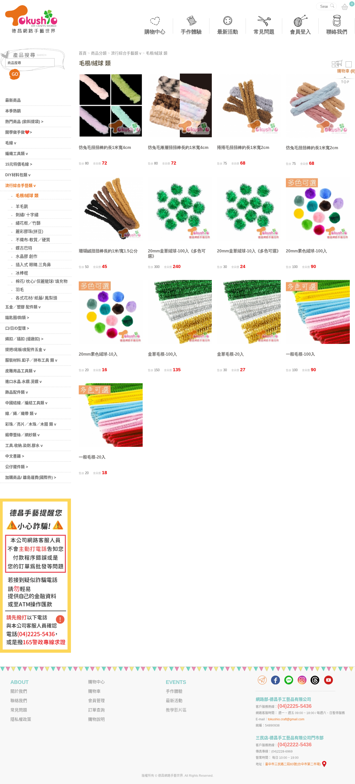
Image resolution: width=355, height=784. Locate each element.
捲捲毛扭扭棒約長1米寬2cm (243, 147)
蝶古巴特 (24, 248)
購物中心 (154, 32)
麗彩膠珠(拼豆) (29, 231)
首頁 (83, 53)
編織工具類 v (16, 153)
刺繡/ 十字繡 (27, 215)
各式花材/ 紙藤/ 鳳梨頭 (36, 298)
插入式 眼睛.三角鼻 (33, 265)
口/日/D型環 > (17, 328)
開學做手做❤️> (18, 132)
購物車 (94, 691)
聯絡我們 (336, 32)
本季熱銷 (13, 111)
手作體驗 (191, 32)
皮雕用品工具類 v (20, 371)
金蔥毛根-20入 (230, 354)
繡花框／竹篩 (28, 223)
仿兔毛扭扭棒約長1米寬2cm (312, 148)
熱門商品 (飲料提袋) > (24, 121)
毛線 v (10, 143)
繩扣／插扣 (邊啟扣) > (24, 339)
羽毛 (20, 290)
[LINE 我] (289, 680)
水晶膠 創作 (26, 256)
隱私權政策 (20, 719)
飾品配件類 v (16, 392)
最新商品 (13, 100)
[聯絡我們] (262, 680)
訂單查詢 (96, 710)
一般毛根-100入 (300, 354)
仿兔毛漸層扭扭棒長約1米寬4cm (178, 147)
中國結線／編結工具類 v (26, 403)
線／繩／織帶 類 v (21, 413)
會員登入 (300, 32)
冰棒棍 (22, 273)
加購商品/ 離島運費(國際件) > (30, 477)
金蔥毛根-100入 (162, 354)
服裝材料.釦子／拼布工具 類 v (31, 360)
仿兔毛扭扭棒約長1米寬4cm (105, 147)
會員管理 (96, 700)
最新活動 (227, 32)
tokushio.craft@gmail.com (286, 719)
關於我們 (18, 691)
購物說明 (96, 719)
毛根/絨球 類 (27, 195)
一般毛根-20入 (92, 457)
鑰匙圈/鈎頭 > (17, 317)
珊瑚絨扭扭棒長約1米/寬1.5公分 (108, 251)
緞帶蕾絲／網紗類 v (22, 435)
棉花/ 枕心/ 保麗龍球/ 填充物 (42, 281)
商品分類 (99, 53)
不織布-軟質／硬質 (33, 240)
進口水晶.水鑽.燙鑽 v (23, 381)
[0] (344, 7)
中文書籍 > (14, 456)
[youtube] (328, 680)
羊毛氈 (22, 206)
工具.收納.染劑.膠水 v (24, 445)
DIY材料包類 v (17, 175)
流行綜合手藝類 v (20, 185)
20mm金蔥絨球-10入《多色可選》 (249, 251)
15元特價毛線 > (18, 164)
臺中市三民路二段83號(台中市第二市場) (293, 764)
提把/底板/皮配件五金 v (25, 349)
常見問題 (264, 32)
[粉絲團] (275, 680)
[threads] (315, 680)
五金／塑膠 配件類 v (23, 307)
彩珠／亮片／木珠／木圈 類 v (30, 424)
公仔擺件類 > (16, 467)
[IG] (302, 680)
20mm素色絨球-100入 (306, 251)
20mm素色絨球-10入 (98, 354)
